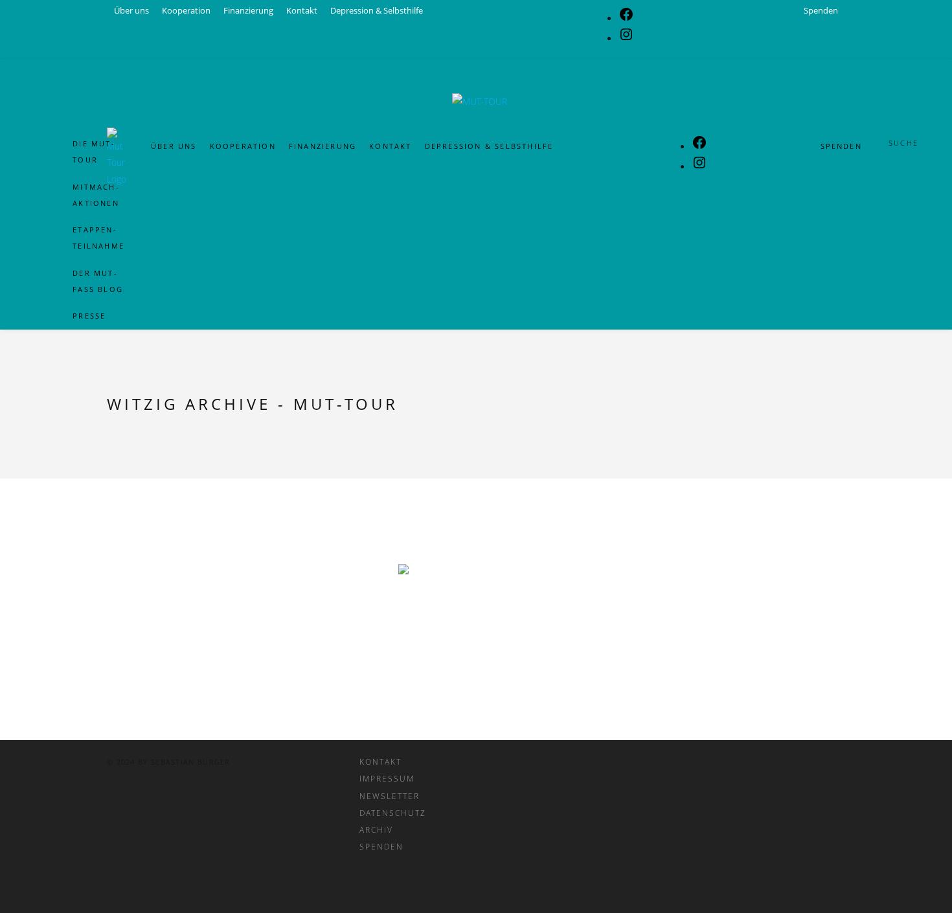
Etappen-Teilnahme (98, 238)
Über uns (174, 146)
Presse (89, 316)
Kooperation (243, 146)
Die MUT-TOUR (94, 151)
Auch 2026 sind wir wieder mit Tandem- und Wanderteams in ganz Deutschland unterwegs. (476, 21)
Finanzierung (322, 146)
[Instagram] (699, 167)
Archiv (376, 829)
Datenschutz (392, 812)
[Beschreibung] (476, 616)
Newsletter (389, 796)
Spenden (841, 146)
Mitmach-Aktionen (96, 195)
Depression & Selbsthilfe (489, 146)
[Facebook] (699, 147)
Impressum (386, 778)
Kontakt (390, 146)
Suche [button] (903, 143)
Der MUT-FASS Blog (98, 281)
